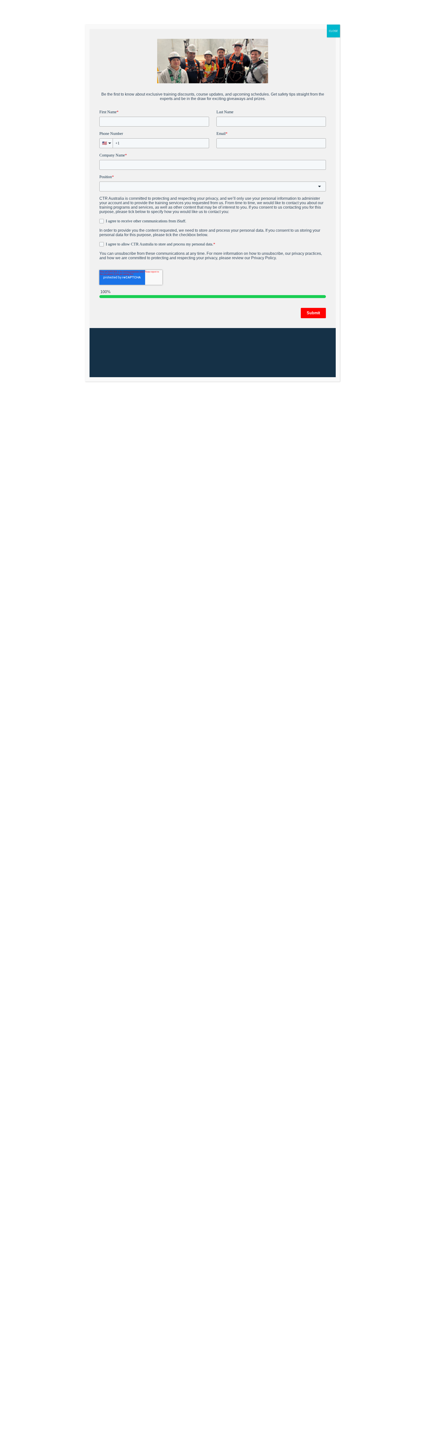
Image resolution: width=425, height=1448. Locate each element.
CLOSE (333, 31)
